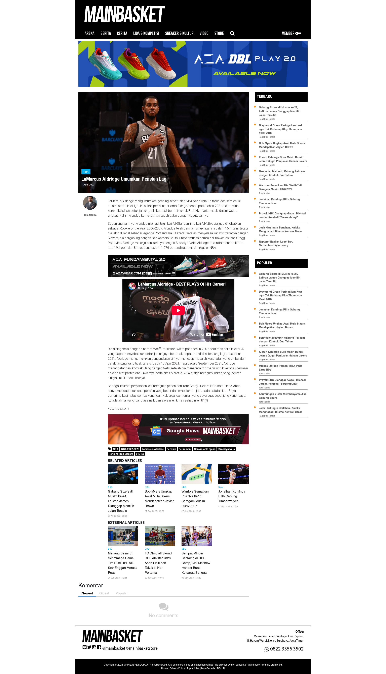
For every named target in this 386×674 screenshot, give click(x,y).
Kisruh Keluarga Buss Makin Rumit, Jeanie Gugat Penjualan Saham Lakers (283, 159)
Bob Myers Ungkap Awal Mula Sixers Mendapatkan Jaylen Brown (160, 498)
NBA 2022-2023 (130, 449)
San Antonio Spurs (205, 449)
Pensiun (171, 449)
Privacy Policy (177, 668)
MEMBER (288, 33)
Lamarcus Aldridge (153, 449)
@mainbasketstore (142, 648)
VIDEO (204, 33)
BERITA (106, 33)
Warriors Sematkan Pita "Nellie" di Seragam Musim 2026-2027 (195, 498)
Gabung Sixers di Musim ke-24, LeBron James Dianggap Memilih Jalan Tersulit (121, 501)
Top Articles (193, 668)
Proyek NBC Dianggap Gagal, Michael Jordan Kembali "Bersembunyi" (282, 215)
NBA (85, 171)
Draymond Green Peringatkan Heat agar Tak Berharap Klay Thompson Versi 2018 (280, 129)
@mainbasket (113, 648)
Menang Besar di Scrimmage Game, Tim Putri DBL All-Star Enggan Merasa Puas (122, 563)
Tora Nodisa (264, 193)
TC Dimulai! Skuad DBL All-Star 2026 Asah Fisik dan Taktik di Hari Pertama (158, 563)
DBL (110, 549)
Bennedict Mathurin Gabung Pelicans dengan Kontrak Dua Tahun (282, 173)
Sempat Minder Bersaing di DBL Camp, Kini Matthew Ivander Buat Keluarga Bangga (196, 563)
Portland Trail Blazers (121, 454)
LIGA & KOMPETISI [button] (146, 33)
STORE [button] (219, 33)
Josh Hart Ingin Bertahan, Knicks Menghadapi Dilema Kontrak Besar (280, 229)
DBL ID (221, 668)
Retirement (185, 449)
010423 (140, 454)
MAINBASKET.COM (134, 664)
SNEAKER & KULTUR (179, 33)
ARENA (89, 33)
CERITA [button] (122, 33)
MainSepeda (208, 668)
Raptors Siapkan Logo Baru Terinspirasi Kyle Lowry (276, 243)
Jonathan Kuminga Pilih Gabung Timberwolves (231, 496)
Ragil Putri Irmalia (267, 119)
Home (164, 668)
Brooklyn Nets (226, 449)
